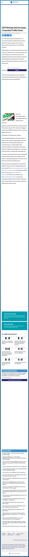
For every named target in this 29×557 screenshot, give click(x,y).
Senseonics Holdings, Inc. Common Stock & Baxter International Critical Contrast (19, 342)
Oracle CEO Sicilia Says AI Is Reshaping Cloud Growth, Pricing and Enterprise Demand (14, 475)
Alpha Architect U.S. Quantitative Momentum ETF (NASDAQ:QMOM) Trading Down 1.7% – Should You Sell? (13, 514)
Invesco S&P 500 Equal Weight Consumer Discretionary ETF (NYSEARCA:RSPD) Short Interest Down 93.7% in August (14, 491)
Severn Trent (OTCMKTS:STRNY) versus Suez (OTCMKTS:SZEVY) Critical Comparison (12, 518)
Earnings (3, 534)
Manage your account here (8, 548)
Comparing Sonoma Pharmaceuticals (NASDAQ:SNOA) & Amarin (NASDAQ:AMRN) (14, 469)
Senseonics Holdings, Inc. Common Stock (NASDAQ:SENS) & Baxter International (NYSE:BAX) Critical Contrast (14, 458)
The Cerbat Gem (23, 540)
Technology (17, 534)
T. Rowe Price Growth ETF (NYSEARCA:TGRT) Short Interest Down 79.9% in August (13, 487)
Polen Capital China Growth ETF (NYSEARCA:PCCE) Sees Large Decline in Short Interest (13, 506)
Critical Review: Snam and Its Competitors (20, 363)
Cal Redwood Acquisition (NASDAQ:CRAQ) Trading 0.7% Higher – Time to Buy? (13, 499)
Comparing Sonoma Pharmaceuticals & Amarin (6, 363)
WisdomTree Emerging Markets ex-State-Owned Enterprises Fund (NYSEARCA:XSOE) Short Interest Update (13, 483)
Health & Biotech (10, 534)
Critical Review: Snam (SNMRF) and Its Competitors (13, 472)
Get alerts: (4, 70)
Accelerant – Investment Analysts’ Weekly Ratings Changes (7, 342)
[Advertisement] (14, 15)
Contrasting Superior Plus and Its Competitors (20, 352)
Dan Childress (9, 33)
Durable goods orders (10, 177)
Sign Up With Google (15, 553)
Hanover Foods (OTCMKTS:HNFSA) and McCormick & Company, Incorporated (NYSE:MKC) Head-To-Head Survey (14, 463)
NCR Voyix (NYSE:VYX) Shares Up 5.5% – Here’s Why (14, 526)
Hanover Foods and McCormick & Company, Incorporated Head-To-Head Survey (7, 353)
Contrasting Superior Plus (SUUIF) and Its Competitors (14, 466)
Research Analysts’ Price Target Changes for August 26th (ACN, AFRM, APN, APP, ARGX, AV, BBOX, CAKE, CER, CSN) (14, 523)
